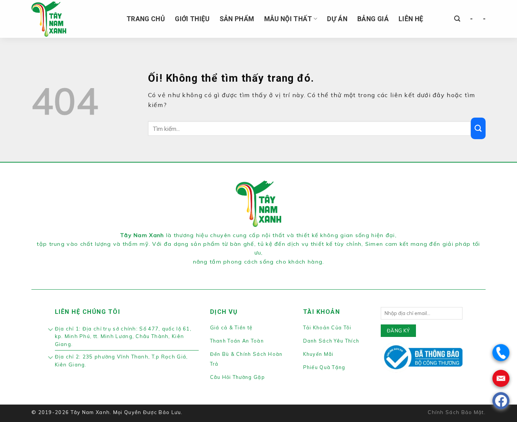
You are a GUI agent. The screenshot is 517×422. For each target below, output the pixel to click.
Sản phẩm (237, 19)
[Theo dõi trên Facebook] (245, 271)
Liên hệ (411, 19)
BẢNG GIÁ (373, 19)
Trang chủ (145, 19)
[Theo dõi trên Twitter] (263, 271)
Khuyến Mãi (318, 354)
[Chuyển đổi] (50, 330)
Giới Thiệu (192, 19)
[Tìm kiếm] (457, 18)
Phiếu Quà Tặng (324, 367)
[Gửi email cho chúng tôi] (272, 271)
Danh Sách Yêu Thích (331, 341)
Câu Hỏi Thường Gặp (237, 377)
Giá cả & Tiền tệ (231, 327)
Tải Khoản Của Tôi (327, 327)
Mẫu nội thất (288, 19)
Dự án (337, 19)
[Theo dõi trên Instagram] (254, 271)
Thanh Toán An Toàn (237, 341)
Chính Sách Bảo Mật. (457, 412)
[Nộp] (478, 128)
